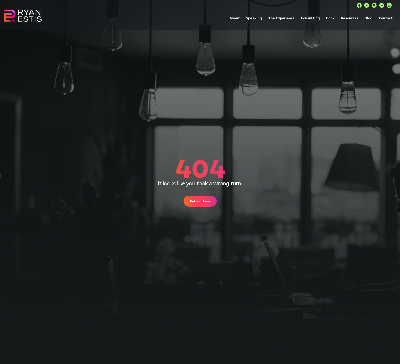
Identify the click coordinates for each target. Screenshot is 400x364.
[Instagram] (389, 5)
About (235, 18)
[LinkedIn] (381, 5)
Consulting (310, 18)
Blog (368, 18)
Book (330, 18)
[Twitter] (366, 5)
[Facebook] (359, 5)
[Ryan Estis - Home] (23, 15)
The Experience (281, 18)
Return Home (200, 201)
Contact (386, 18)
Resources (349, 18)
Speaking (254, 18)
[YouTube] (374, 5)
